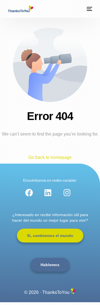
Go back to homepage (50, 157)
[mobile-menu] (89, 9)
